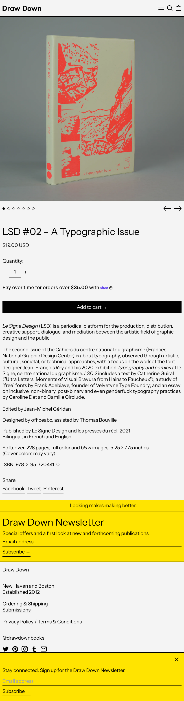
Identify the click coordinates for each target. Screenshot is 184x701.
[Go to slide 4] (18, 208)
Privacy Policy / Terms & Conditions (42, 622)
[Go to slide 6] (28, 208)
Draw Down (15, 570)
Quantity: (13, 261)
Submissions (16, 610)
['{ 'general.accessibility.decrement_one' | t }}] (4, 272)
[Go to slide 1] (3, 208)
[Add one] (25, 272)
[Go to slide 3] (13, 208)
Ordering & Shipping (25, 604)
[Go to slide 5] (23, 208)
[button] (170, 8)
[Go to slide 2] (8, 208)
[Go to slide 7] (33, 208)
